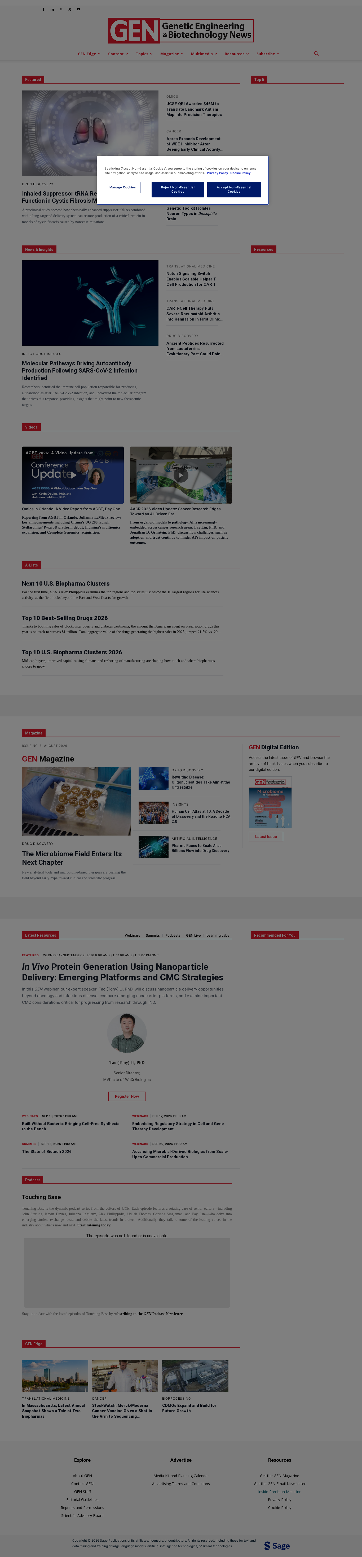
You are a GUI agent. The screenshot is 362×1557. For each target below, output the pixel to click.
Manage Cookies (122, 187)
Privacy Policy (218, 173)
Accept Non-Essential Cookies (234, 189)
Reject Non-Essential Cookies (178, 189)
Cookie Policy (240, 173)
